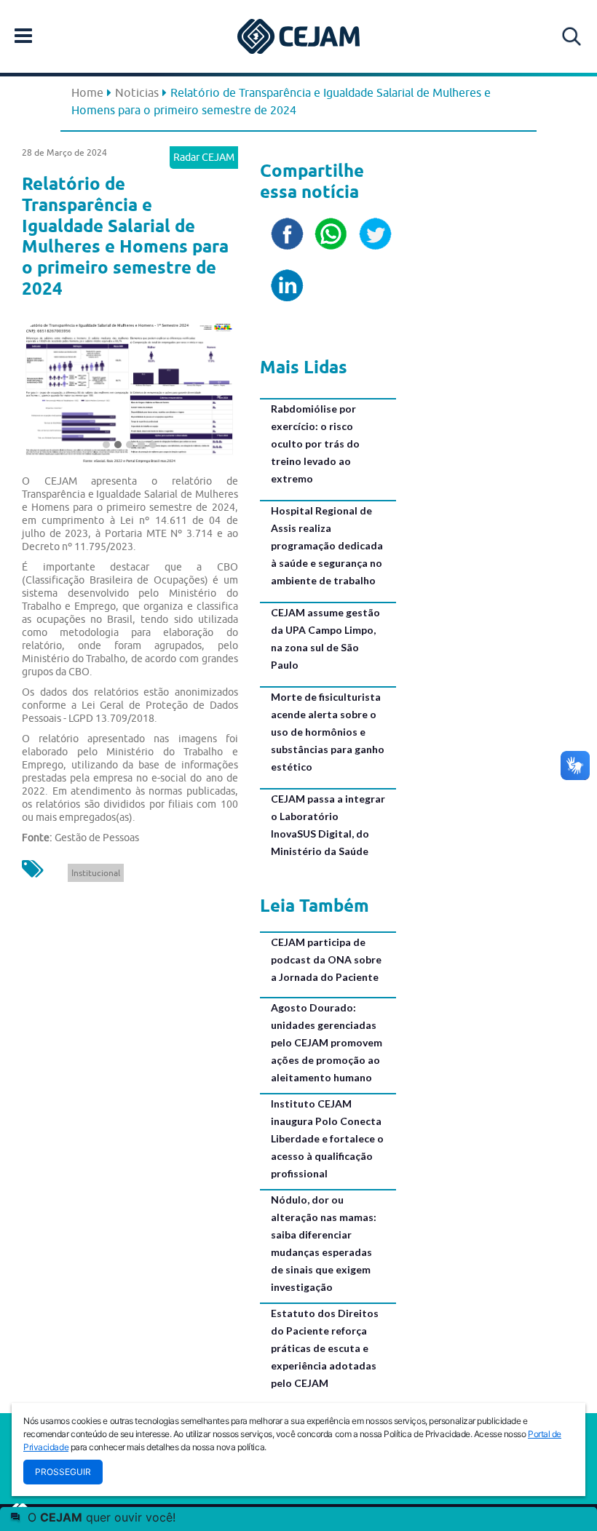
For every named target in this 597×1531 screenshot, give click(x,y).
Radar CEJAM (203, 157)
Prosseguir (63, 1471)
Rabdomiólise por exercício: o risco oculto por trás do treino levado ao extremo (315, 443)
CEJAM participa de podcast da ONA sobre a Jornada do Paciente (326, 959)
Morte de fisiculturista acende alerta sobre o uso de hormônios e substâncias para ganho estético (327, 732)
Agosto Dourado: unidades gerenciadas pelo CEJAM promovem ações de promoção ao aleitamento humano (326, 1042)
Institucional (95, 872)
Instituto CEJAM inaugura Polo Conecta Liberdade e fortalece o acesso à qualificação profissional (327, 1138)
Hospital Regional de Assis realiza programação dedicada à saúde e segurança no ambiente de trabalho (327, 545)
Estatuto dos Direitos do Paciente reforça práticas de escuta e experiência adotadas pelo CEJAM (325, 1348)
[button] (38, 390)
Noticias (137, 92)
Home (87, 92)
